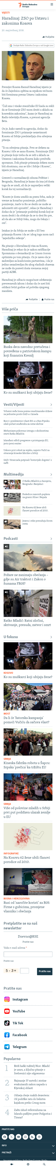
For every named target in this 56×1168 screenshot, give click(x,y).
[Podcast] (28, 1164)
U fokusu (11, 637)
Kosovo (8, 673)
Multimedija (14, 475)
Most (7, 714)
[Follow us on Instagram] (25, 1137)
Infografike (11, 853)
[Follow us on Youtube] (18, 1137)
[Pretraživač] (44, 1164)
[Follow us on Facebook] (4, 1137)
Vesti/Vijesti (14, 405)
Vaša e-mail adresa (15, 948)
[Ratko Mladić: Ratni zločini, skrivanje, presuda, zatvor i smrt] (28, 603)
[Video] (11, 1164)
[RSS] (32, 1137)
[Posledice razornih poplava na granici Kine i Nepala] (12, 497)
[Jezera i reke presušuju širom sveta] (12, 524)
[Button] (48, 37)
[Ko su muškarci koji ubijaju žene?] (28, 375)
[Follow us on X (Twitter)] (11, 1137)
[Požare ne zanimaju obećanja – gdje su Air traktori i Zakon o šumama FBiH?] (28, 557)
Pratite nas (45, 971)
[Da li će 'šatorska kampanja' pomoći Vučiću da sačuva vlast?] (28, 696)
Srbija (7, 759)
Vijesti (6, 13)
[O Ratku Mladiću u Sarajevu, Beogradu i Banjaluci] (12, 484)
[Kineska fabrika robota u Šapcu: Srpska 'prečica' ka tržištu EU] (28, 742)
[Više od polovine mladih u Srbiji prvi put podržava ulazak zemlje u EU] (28, 787)
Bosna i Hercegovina (17, 899)
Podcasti (11, 539)
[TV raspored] (39, 1137)
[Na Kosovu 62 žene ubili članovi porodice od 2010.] (12, 511)
